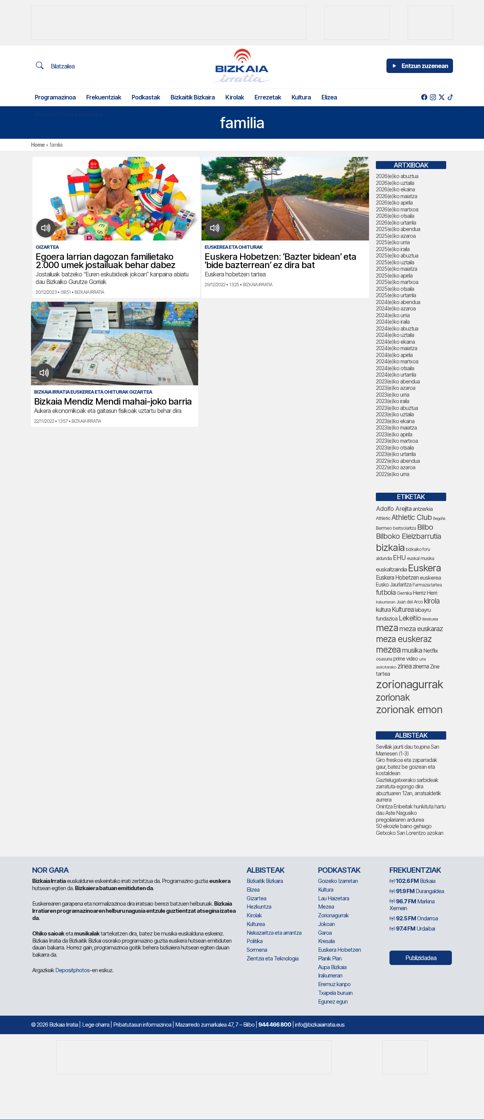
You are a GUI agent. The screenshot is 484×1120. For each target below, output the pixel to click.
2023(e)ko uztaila (395, 414)
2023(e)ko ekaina (395, 421)
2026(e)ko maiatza (396, 196)
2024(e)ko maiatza (396, 348)
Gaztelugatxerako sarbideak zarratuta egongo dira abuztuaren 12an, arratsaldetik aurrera (408, 790)
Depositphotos (72, 970)
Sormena (257, 949)
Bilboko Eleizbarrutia (408, 536)
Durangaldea (420, 891)
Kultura (301, 97)
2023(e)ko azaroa (395, 388)
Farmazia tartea (427, 585)
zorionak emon (409, 709)
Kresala (326, 941)
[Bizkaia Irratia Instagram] (433, 97)
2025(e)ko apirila (394, 275)
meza (387, 627)
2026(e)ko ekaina (395, 189)
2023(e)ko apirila (394, 434)
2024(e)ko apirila (394, 355)
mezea (388, 649)
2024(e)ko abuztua (397, 328)
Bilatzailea (61, 66)
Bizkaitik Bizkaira (193, 97)
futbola (386, 592)
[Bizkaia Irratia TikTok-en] (450, 97)
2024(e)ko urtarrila (396, 374)
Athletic (383, 518)
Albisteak (265, 870)
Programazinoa (55, 97)
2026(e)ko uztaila (395, 183)
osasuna (384, 659)
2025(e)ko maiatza (396, 268)
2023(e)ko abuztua (397, 408)
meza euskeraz (403, 639)
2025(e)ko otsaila (395, 288)
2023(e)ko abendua (398, 381)
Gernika (404, 593)
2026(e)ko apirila (394, 202)
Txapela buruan (335, 992)
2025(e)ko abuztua (397, 255)
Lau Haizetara (333, 898)
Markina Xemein (411, 905)
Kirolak (234, 97)
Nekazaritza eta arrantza (68, 114)
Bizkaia (415, 880)
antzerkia (423, 509)
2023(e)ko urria (392, 394)
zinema (421, 666)
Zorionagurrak (333, 915)
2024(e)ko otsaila (395, 368)
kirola (431, 601)
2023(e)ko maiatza (396, 427)
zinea (404, 666)
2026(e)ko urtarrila (396, 222)
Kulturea (403, 609)
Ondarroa (417, 918)
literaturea (430, 619)
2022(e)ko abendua (398, 461)
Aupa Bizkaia (332, 967)
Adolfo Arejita (393, 508)
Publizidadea (420, 958)
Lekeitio (410, 618)
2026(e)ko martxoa (397, 209)
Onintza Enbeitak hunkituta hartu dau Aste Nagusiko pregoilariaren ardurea (410, 813)
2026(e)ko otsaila (395, 216)
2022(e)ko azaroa (395, 467)
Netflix (430, 650)
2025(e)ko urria (393, 242)
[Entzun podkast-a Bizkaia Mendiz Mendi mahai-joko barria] (44, 373)
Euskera (424, 568)
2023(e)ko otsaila (395, 447)
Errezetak (267, 97)
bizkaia (390, 547)
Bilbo (425, 527)
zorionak (393, 697)
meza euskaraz (421, 628)
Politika (254, 941)
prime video (405, 659)
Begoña (439, 518)
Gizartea (256, 898)
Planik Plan (329, 958)
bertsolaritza (404, 528)
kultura (383, 609)
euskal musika (420, 558)
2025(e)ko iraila (393, 249)
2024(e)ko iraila (393, 321)
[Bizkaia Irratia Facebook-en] (424, 97)
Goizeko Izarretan (338, 880)
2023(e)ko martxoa (397, 440)
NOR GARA (50, 870)
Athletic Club (411, 517)
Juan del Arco (409, 602)
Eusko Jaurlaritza (393, 585)
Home (38, 144)
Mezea (326, 906)
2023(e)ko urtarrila (396, 454)
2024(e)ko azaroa (396, 308)
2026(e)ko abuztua (397, 176)
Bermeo (384, 528)
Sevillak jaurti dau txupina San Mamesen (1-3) (407, 750)
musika (412, 650)
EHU (399, 558)
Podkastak (146, 97)
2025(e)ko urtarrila (396, 295)
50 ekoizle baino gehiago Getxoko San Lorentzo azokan (409, 829)
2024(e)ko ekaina (395, 341)
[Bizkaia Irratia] (242, 65)
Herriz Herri (425, 592)
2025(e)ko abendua (398, 229)
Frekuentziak (103, 97)
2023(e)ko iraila (392, 401)
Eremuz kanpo (334, 984)
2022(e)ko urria (392, 474)
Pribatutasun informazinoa (142, 1024)
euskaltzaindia (391, 569)
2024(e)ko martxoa (397, 361)
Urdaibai (415, 928)
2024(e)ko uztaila (395, 335)
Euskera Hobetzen (397, 577)
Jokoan (326, 924)
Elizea (329, 97)
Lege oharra (95, 1024)
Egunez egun (332, 1001)
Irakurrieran (385, 602)
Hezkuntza (259, 906)
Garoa (325, 932)
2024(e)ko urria (393, 315)
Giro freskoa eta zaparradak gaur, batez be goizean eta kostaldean (406, 766)
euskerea (430, 577)
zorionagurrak (409, 684)
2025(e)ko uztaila (395, 262)
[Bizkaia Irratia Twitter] (441, 97)
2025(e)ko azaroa (396, 236)
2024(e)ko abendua (398, 302)
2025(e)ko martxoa (397, 282)
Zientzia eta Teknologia (272, 958)
